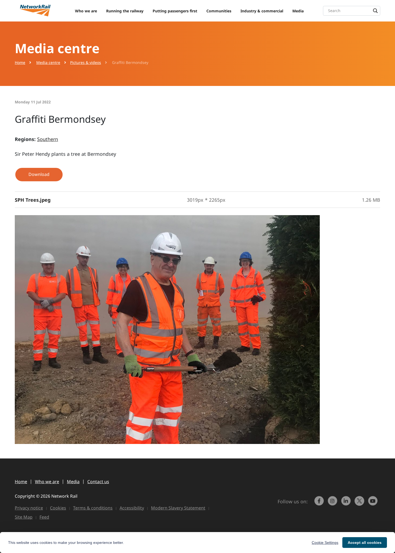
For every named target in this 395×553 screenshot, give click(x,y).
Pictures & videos (85, 62)
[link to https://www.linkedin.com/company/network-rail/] (346, 503)
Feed (44, 517)
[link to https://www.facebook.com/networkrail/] (319, 503)
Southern (47, 139)
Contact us (98, 482)
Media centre (48, 62)
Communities (218, 10)
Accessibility (132, 508)
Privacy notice (29, 508)
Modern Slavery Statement (178, 508)
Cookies (58, 508)
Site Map (24, 517)
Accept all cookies (365, 542)
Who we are (86, 10)
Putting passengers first (175, 10)
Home (20, 62)
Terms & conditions (93, 508)
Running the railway (124, 10)
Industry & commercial (261, 10)
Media (298, 10)
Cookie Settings (325, 542)
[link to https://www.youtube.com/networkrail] (373, 503)
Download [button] (38, 174)
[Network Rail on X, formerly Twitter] (360, 503)
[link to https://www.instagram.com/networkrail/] (333, 503)
